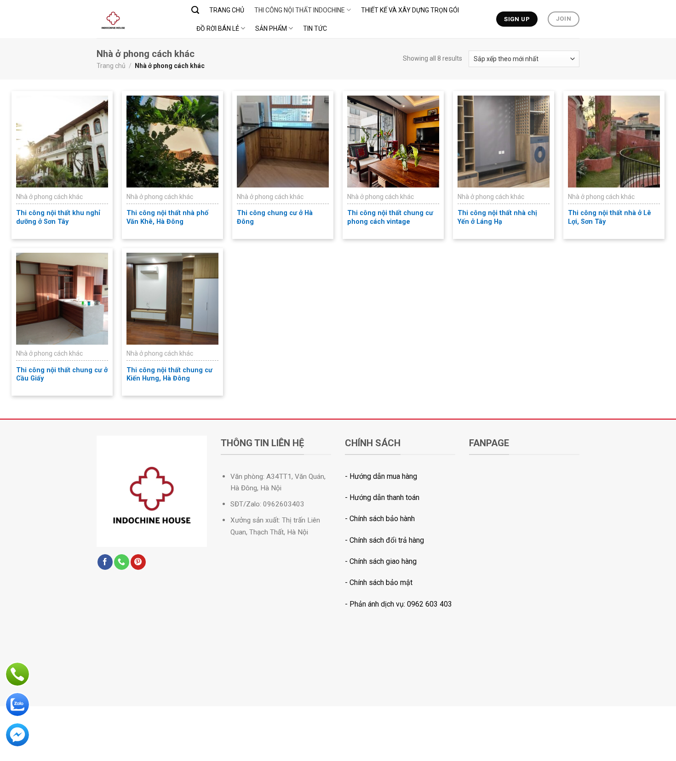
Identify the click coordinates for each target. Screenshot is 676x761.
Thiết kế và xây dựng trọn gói (410, 10)
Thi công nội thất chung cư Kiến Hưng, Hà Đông (169, 374)
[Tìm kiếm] (195, 10)
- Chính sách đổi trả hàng (384, 540)
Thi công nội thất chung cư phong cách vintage (390, 217)
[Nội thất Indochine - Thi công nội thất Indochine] (137, 19)
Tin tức (315, 28)
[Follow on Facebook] (105, 562)
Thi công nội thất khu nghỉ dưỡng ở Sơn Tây (58, 217)
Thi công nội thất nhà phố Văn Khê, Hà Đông (167, 217)
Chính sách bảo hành (382, 518)
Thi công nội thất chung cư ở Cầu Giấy (62, 374)
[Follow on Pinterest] (138, 562)
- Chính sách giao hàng (381, 561)
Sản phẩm (271, 28)
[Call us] (121, 562)
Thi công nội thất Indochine (299, 10)
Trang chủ (226, 10)
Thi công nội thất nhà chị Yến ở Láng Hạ (497, 217)
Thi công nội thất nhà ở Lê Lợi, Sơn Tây (609, 217)
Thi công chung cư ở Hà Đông (275, 217)
